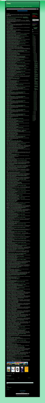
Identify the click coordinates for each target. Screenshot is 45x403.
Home (7, 386)
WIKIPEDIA (33, 25)
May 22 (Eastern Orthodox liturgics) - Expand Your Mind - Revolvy (16, 74)
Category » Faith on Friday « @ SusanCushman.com (14, 270)
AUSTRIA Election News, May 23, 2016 (36, 76)
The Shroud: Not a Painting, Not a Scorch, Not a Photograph (15, 290)
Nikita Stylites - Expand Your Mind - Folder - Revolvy (14, 140)
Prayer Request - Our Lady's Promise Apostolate (13, 305)
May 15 (35, 97)
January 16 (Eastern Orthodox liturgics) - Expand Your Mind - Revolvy (16, 238)
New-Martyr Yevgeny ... (9, 91)
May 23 (35, 60)
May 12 (35, 100)
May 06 (35, 105)
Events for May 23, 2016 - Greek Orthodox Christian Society (15, 84)
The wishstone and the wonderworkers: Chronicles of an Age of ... (16, 287)
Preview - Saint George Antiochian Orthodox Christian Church (17, 207)
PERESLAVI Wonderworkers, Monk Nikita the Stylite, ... (36, 89)
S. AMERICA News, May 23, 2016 (36, 63)
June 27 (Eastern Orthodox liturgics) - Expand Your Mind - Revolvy (16, 217)
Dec (34, 46)
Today (9, 3)
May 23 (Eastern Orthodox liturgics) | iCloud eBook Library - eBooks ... (16, 284)
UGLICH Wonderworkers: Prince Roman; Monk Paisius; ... (36, 81)
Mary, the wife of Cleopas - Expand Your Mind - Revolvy (14, 46)
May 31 (35, 53)
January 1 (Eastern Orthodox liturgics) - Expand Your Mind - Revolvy (16, 231)
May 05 (35, 106)
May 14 (35, 98)
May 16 (35, 96)
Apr (34, 111)
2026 (33, 36)
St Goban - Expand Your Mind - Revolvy (12, 150)
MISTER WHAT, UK (34, 24)
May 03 (35, 108)
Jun (34, 51)
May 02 (35, 109)
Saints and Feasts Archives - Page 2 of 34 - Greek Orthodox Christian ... (17, 253)
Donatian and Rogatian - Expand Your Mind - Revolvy (14, 182)
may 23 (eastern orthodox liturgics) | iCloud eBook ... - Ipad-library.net (16, 130)
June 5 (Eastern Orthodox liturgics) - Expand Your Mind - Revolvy (16, 211)
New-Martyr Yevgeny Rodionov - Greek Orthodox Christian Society (16, 71)
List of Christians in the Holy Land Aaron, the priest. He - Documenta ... (16, 329)
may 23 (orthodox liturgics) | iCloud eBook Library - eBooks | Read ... (16, 147)
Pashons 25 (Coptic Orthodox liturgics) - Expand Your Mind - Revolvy (16, 242)
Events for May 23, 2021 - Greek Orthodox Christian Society (15, 121)
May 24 (35, 59)
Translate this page (9, 79)
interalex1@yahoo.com (22, 365)
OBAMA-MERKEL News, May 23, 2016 (36, 68)
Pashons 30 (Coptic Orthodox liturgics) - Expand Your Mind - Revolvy (16, 185)
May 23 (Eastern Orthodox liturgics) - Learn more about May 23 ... (16, 59)
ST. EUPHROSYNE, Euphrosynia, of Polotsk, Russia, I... (36, 87)
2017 (33, 44)
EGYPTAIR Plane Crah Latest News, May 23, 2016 (36, 74)
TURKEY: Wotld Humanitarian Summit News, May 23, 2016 (36, 66)
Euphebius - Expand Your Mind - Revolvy (12, 133)
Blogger (27, 395)
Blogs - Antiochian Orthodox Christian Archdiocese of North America (16, 143)
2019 (33, 42)
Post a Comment (9, 376)
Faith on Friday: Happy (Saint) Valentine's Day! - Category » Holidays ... (17, 259)
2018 (33, 43)
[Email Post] (13, 373)
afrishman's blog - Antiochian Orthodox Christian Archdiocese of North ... (17, 175)
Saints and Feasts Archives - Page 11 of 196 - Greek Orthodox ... (16, 256)
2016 (33, 45)
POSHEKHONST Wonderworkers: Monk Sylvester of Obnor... (36, 79)
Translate (35, 21)
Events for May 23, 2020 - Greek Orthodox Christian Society (15, 118)
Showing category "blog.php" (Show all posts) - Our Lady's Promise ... (16, 316)
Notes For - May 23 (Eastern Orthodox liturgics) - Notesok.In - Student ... (17, 68)
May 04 (35, 107)
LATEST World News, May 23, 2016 (36, 62)
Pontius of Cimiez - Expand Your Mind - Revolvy (13, 337)
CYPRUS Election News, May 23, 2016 (36, 70)
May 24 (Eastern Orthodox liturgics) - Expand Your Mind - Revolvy (16, 281)
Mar (34, 112)
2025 (33, 37)
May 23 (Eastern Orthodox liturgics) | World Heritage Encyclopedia (16, 56)
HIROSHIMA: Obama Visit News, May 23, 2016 (36, 72)
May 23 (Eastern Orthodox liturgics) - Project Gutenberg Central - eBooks (17, 50)
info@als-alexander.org (12, 365)
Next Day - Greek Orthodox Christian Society (13, 81)
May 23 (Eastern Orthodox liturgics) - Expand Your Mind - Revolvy (16, 62)
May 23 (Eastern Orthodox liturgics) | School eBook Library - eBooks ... (16, 65)
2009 (33, 120)
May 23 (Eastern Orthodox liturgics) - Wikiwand (13, 53)
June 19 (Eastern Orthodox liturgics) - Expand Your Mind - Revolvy (16, 227)
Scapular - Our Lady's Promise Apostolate (12, 301)
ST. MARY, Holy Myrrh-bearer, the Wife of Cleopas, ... (36, 84)
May (34, 52)
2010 (33, 119)
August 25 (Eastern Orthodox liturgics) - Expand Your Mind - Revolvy (16, 354)
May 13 (35, 99)
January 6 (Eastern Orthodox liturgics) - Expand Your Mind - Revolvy (16, 333)
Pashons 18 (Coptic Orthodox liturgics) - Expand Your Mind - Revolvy (16, 179)
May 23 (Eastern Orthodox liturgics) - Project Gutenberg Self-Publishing (17, 34)
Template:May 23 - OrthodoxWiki (11, 31)
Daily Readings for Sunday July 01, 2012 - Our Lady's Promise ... (16, 294)
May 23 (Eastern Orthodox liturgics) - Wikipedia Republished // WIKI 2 (16, 274)
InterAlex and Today (9, 387)
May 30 (35, 54)
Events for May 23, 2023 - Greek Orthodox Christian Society (15, 127)
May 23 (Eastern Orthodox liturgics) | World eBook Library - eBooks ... (16, 40)
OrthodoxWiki (8, 22)
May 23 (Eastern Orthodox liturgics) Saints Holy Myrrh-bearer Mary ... (16, 43)
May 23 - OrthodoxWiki (10, 28)
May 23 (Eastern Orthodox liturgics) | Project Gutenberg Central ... (16, 37)
